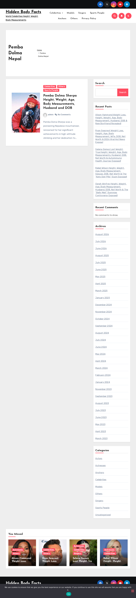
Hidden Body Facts (23, 12)
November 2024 (103, 312)
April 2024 (100, 361)
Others (74, 19)
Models (70, 13)
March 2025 (101, 290)
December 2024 (103, 305)
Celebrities (56, 13)
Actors (98, 458)
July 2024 (100, 340)
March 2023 (101, 438)
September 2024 (103, 326)
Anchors (62, 19)
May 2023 (100, 424)
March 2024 (101, 368)
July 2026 (100, 241)
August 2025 (102, 255)
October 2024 (102, 319)
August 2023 (102, 403)
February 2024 (102, 375)
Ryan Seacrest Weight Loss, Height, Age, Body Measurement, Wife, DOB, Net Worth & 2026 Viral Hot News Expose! (110, 136)
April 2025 (100, 283)
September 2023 (103, 396)
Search (100, 83)
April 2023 (100, 431)
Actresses (100, 465)
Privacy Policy (89, 19)
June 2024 (101, 347)
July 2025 (100, 262)
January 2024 (102, 382)
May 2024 (100, 354)
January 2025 (102, 297)
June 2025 (101, 269)
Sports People (97, 13)
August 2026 (102, 234)
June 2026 (101, 248)
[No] (132, 591)
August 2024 (102, 333)
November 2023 (103, 389)
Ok (68, 594)
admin (51, 115)
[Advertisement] (90, 52)
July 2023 (100, 410)
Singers (82, 13)
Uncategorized (103, 515)
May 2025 (100, 276)
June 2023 (101, 417)
